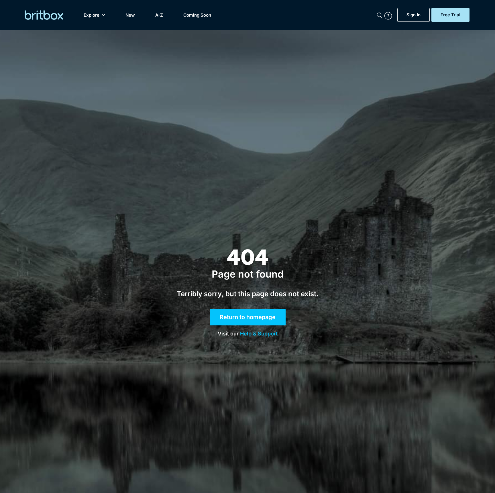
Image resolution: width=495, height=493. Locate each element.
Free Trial (450, 14)
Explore (91, 15)
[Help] (389, 14)
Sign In (413, 14)
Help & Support (259, 334)
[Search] (379, 14)
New (130, 15)
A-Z (159, 15)
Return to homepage (248, 317)
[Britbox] (44, 15)
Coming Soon (197, 15)
